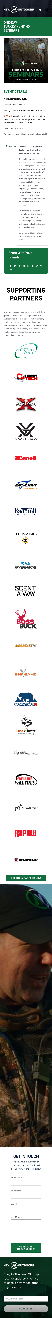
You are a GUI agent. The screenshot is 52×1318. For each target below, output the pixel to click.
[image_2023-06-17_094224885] (26, 366)
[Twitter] (15, 266)
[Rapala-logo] (26, 822)
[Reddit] (19, 266)
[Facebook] (10, 266)
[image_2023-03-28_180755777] (26, 393)
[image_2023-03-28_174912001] (26, 554)
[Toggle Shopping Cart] (40, 9)
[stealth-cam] (26, 848)
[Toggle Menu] (46, 10)
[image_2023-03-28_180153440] (26, 634)
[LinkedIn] (24, 266)
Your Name (16, 1177)
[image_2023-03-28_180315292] (26, 661)
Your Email (16, 1191)
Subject (14, 1204)
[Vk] (41, 266)
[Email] (10, 269)
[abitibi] (26, 741)
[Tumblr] (32, 266)
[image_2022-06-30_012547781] (26, 447)
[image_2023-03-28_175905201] (26, 607)
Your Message (16, 1217)
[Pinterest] (37, 266)
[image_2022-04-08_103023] (26, 500)
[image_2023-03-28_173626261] (26, 715)
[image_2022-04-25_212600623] (26, 688)
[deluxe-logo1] (26, 768)
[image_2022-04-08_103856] (26, 473)
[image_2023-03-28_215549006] (26, 581)
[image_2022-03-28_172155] (26, 339)
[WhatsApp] (28, 266)
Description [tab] (10, 146)
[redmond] (26, 795)
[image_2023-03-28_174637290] (26, 527)
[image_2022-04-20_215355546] (26, 420)
